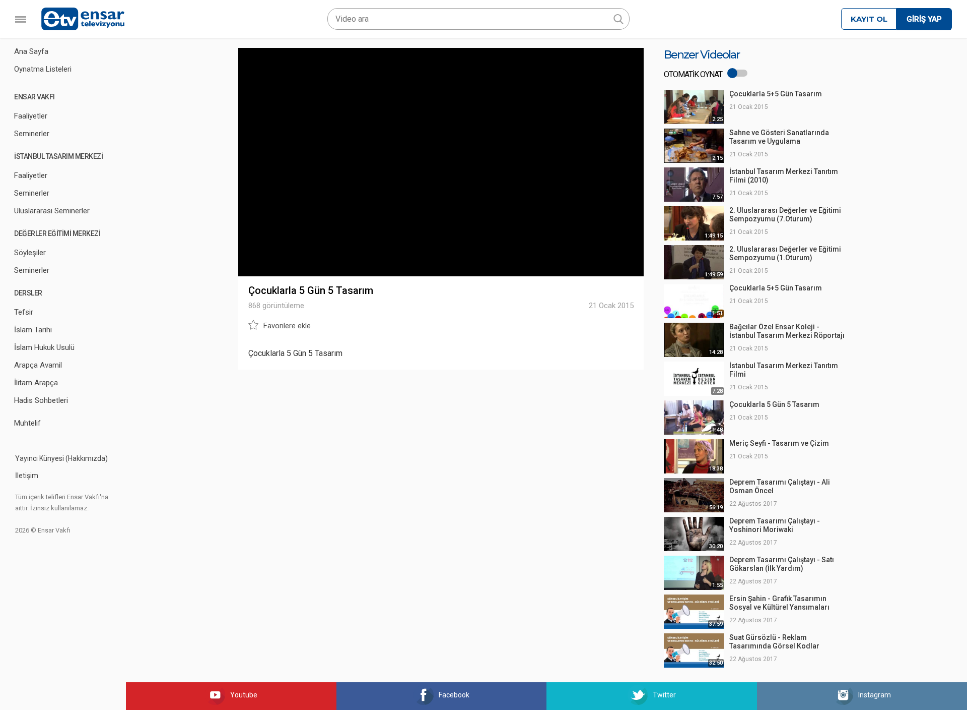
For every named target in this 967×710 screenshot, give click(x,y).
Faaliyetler (30, 116)
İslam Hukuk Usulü (44, 347)
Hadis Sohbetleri (41, 400)
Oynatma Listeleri (43, 69)
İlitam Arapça (36, 382)
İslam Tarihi (33, 329)
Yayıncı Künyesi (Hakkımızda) (61, 458)
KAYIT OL (869, 19)
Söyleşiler (30, 252)
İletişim (26, 475)
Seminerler (31, 133)
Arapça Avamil (38, 365)
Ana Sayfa (31, 51)
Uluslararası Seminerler (52, 210)
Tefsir (23, 312)
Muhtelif (27, 423)
